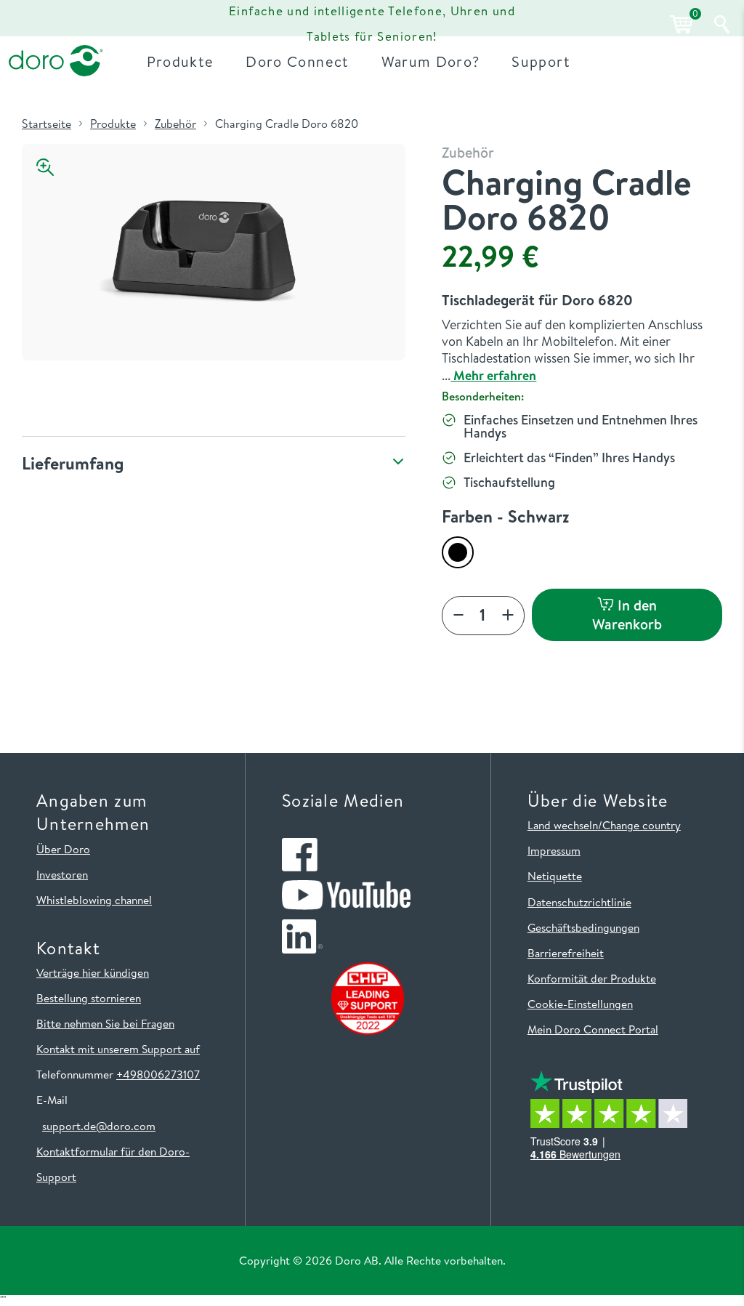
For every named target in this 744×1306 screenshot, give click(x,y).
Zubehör (175, 123)
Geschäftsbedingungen (583, 927)
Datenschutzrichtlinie (579, 902)
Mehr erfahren (493, 375)
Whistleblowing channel (94, 900)
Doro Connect (297, 61)
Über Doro (63, 849)
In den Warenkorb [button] (627, 614)
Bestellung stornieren (88, 998)
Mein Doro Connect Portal (592, 1029)
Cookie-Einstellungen (580, 1004)
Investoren (62, 874)
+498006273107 (158, 1074)
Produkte (113, 123)
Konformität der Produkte (591, 978)
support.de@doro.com (98, 1126)
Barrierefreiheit (565, 953)
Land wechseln (562, 825)
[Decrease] (458, 615)
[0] (679, 24)
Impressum (554, 850)
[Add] (508, 615)
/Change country (639, 825)
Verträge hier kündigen (92, 972)
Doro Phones (53, 23)
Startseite (46, 123)
